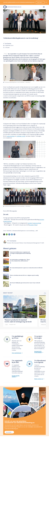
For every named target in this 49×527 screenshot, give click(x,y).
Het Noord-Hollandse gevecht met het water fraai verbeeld (25, 282)
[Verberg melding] (46, 2)
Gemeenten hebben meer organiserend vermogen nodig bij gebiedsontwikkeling (20, 252)
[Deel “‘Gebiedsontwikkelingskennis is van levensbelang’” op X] (4, 234)
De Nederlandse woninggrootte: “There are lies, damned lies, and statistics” (20, 260)
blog (36, 225)
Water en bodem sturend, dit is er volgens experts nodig (24, 275)
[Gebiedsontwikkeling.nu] (22, 7)
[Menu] (44, 7)
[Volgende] (45, 293)
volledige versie (20, 136)
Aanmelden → (9, 432)
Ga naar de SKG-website (16, 376)
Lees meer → (40, 2)
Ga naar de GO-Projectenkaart (38, 352)
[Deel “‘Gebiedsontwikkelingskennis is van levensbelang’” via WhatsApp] (7, 234)
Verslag (5, 53)
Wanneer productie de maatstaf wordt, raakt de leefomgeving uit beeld (18, 321)
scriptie (42, 219)
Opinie (6, 324)
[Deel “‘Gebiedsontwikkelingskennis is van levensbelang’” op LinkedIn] (12, 234)
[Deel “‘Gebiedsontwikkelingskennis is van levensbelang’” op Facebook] (9, 234)
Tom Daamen (8, 43)
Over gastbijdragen (16, 353)
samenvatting (11, 136)
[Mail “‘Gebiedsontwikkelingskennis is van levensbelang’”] (14, 234)
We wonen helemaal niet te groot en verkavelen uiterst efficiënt (26, 267)
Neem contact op (38, 378)
